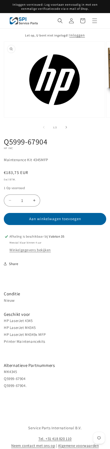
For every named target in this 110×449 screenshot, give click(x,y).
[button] (60, 20)
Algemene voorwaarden (78, 445)
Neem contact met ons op (33, 445)
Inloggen (77, 35)
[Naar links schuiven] (43, 127)
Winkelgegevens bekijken (30, 250)
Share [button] (13, 263)
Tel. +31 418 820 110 (55, 438)
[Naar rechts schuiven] (66, 127)
